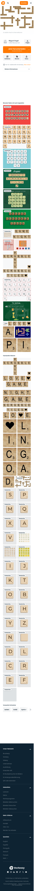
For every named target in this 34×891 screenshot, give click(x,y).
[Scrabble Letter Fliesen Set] (16, 115)
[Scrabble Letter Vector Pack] (16, 159)
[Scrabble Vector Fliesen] (11, 371)
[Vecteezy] (3, 3)
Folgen (27, 43)
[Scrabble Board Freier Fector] (11, 267)
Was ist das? (27, 64)
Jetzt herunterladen (17, 50)
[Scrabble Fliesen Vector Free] (16, 179)
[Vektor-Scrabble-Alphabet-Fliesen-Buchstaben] (16, 137)
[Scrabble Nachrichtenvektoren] (11, 592)
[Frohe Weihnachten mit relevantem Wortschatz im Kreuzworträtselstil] (8, 255)
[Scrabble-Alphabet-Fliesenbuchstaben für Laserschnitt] (16, 311)
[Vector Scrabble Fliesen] (16, 219)
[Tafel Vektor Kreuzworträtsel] (16, 333)
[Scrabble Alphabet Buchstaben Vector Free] (16, 199)
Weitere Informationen (11, 69)
